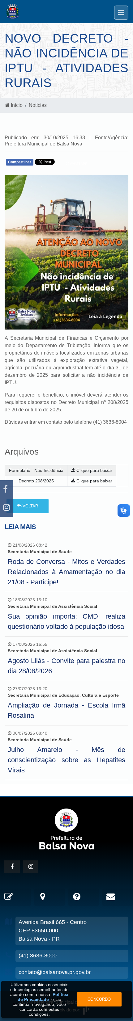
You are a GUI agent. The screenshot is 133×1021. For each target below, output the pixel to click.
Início (16, 105)
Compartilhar (19, 162)
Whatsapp (78, 163)
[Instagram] (6, 507)
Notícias (38, 105)
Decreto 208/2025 (36, 480)
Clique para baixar (93, 470)
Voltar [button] (29, 506)
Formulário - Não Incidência (36, 470)
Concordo (99, 999)
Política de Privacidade (43, 997)
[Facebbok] (12, 866)
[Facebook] (6, 489)
